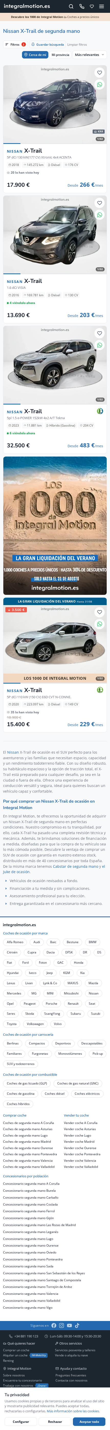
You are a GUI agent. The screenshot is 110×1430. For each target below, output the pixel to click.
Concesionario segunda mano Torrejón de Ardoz (37, 1287)
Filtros (17, 44)
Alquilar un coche (24, 1355)
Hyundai (13, 973)
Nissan (13, 752)
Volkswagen (35, 1024)
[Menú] (101, 6)
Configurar (21, 1422)
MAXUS (73, 983)
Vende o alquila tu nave (71, 1355)
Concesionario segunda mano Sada (28, 1266)
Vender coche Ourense (80, 1148)
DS (99, 952)
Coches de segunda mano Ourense (28, 1148)
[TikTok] (77, 1325)
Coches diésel (54, 1093)
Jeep (50, 973)
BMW (92, 942)
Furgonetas (40, 1053)
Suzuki (95, 1013)
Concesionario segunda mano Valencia (30, 1293)
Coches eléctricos (87, 1093)
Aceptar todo (89, 1422)
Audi (37, 942)
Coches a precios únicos (55, 17)
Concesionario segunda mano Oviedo (29, 1252)
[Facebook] (53, 1325)
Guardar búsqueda (50, 44)
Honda (78, 962)
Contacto (22, 1312)
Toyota (12, 1024)
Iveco (32, 973)
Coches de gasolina (21, 1093)
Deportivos (63, 1043)
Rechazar (55, 1422)
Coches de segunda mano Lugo (25, 1135)
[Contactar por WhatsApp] (99, 84)
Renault (73, 1003)
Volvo (58, 1024)
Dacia (51, 952)
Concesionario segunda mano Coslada (30, 1204)
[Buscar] (71, 6)
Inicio (6, 1312)
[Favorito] (99, 72)
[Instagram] (61, 1325)
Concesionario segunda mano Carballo (30, 1197)
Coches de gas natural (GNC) (77, 1083)
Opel (10, 1003)
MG (34, 993)
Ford (25, 962)
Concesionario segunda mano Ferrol (29, 1211)
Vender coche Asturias (80, 1129)
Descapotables (92, 1043)
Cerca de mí (37, 55)
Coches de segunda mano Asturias (27, 1129)
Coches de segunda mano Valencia (28, 1160)
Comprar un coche (16, 1350)
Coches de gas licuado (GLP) (27, 1083)
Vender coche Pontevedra (82, 1154)
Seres (11, 1013)
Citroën (12, 952)
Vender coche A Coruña (80, 1123)
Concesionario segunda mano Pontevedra (33, 1259)
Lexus (11, 983)
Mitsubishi (71, 993)
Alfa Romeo (15, 942)
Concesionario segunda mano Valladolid (31, 1300)
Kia (82, 973)
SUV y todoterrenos (21, 1064)
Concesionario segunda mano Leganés (30, 1232)
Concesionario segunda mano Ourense (31, 1245)
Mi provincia (60, 55)
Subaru (76, 1013)
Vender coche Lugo (77, 1135)
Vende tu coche (44, 1312)
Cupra (32, 952)
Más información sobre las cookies (73, 1411)
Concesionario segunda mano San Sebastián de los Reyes (44, 1273)
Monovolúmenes (70, 1053)
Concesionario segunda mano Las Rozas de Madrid (39, 1225)
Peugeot (30, 1003)
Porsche (51, 1003)
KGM (66, 973)
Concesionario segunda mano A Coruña (31, 1183)
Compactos (37, 1043)
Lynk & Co (50, 983)
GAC (60, 962)
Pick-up (98, 1053)
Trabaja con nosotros (25, 1385)
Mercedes (14, 993)
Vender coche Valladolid (81, 1167)
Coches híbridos (18, 1104)
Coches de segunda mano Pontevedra (30, 1154)
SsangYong (52, 1013)
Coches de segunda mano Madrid (27, 1141)
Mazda (93, 983)
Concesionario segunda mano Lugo (28, 1239)
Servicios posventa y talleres (75, 1350)
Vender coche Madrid (79, 1141)
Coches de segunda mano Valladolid (28, 1167)
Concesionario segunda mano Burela (29, 1190)
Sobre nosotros (14, 1375)
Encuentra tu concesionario (22, 1380)
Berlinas (13, 1043)
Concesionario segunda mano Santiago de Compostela (42, 1280)
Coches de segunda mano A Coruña (28, 1123)
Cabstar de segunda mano (75, 866)
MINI (50, 993)
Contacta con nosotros (71, 1380)
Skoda (29, 1013)
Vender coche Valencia (80, 1160)
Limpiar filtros (77, 44)
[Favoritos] (92, 6)
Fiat (9, 962)
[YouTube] (69, 1325)
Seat (92, 1003)
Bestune (73, 942)
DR (85, 952)
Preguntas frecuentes (71, 1375)
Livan (29, 983)
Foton (43, 962)
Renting (8, 1361)
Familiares (14, 1053)
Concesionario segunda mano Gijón (28, 1218)
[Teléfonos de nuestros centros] (81, 6)
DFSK (69, 952)
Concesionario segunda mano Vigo (27, 1307)
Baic (53, 942)
